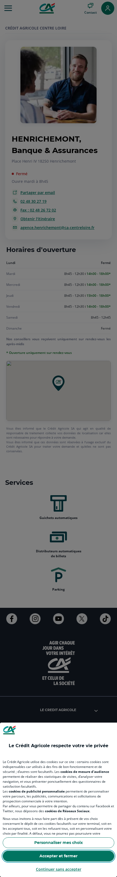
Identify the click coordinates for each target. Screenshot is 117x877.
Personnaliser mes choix (58, 842)
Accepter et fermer (58, 855)
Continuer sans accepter (58, 869)
